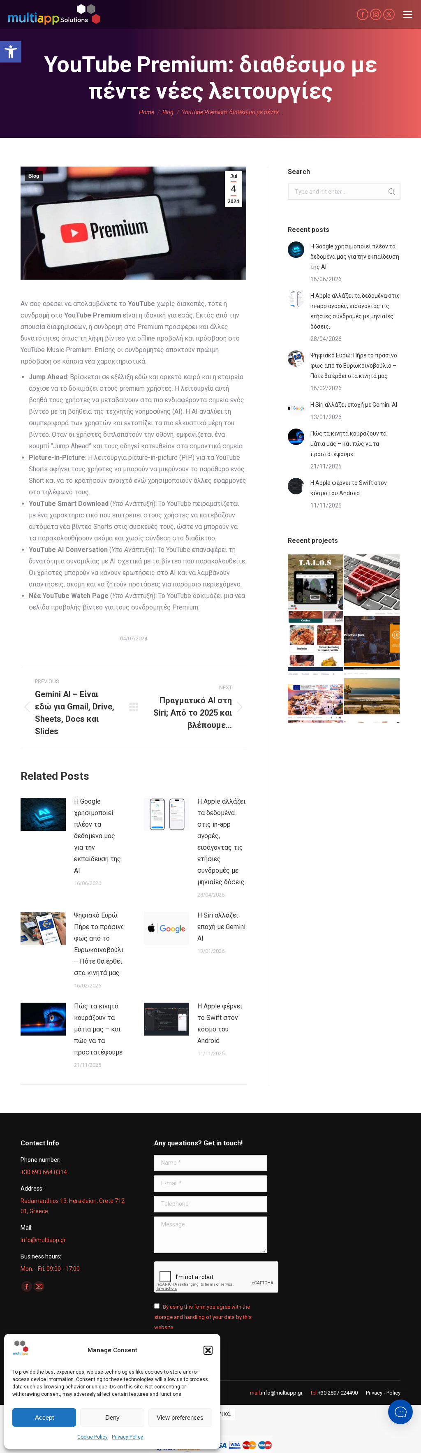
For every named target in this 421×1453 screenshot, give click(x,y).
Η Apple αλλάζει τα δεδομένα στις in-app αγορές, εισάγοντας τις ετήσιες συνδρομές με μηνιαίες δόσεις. (221, 841)
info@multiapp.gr (282, 1393)
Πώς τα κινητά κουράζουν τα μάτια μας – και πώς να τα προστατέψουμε (98, 1029)
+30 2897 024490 (338, 1393)
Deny (112, 1417)
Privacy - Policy (383, 1393)
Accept (44, 1417)
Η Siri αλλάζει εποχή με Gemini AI (221, 926)
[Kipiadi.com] (372, 695)
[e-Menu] (316, 639)
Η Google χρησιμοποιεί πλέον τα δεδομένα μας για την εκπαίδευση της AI (97, 835)
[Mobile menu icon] (408, 14)
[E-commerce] (372, 582)
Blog (33, 176)
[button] (10, 52)
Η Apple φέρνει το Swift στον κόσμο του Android (219, 1023)
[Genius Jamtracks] (372, 639)
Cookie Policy (92, 1437)
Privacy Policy (127, 1437)
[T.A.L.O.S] (316, 582)
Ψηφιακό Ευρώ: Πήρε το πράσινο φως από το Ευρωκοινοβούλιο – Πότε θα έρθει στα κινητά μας (100, 944)
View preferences (180, 1417)
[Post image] (43, 814)
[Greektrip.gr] (316, 695)
